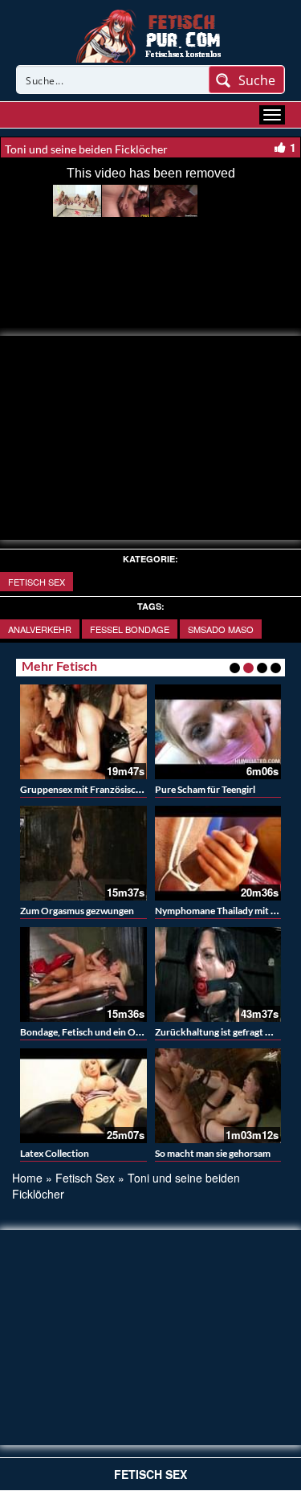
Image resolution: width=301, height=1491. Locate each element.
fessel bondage (129, 629)
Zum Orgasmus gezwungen (77, 911)
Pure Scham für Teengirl (205, 789)
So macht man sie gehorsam (212, 1153)
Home (27, 1178)
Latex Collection (54, 1153)
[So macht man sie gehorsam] (218, 1095)
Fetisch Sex (36, 581)
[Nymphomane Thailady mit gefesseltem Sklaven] (218, 853)
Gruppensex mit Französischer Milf (94, 789)
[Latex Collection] (83, 1095)
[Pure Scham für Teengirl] (218, 731)
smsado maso (221, 629)
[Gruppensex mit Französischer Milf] (83, 731)
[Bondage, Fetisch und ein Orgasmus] (83, 974)
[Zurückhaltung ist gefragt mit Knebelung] (218, 974)
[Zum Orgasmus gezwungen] (83, 853)
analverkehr (39, 629)
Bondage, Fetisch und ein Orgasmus (95, 1032)
